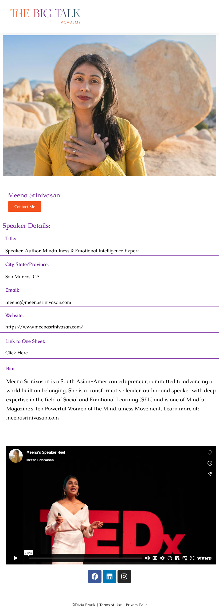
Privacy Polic (136, 604)
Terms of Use (110, 604)
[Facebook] (94, 576)
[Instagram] (124, 576)
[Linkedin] (109, 576)
